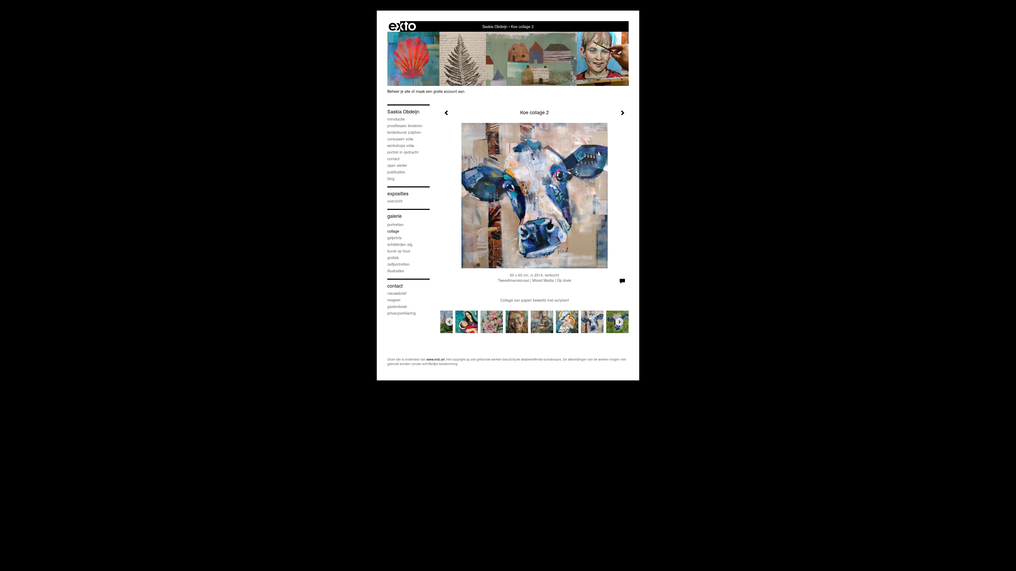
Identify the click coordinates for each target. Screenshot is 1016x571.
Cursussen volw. (400, 138)
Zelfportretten (398, 264)
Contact (393, 158)
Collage (393, 231)
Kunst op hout (398, 251)
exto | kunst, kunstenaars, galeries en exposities (402, 26)
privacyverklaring (401, 313)
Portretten (395, 224)
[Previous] (449, 322)
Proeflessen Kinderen (405, 125)
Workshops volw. (401, 145)
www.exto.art (436, 359)
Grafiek (393, 257)
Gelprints (394, 237)
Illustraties (395, 270)
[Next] (619, 322)
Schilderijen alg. (400, 244)
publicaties (396, 171)
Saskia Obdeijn (494, 26)
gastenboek (397, 306)
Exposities (398, 193)
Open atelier (397, 165)
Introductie (396, 119)
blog (390, 178)
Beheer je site (398, 91)
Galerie (394, 216)
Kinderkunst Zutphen (404, 132)
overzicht (394, 201)
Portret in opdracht (402, 152)
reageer (394, 299)
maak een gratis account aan (440, 91)
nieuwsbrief (396, 293)
